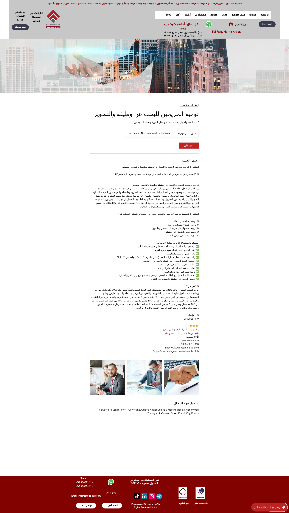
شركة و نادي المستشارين (20, 14)
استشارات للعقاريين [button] (165, 4)
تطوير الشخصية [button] (54, 4)
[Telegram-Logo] (159, 496)
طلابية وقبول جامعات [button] (104, 4)
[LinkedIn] (144, 496)
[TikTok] (137, 496)
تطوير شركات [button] (217, 4)
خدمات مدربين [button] (69, 4)
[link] (189, 146)
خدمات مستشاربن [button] (85, 4)
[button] (20, 27)
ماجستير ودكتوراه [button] (146, 4)
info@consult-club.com (89, 495)
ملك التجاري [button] (231, 4)
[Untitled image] (107, 377)
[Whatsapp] (208, 24)
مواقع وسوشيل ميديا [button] (126, 4)
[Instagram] (152, 496)
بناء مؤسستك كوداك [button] (200, 4)
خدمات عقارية (182, 4)
